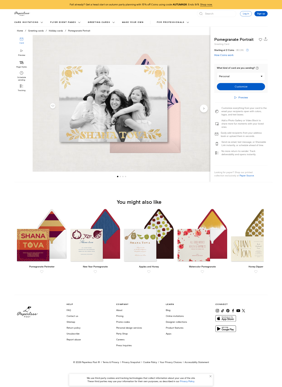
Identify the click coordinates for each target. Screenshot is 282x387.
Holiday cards (56, 30)
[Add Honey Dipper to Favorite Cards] (256, 272)
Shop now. (206, 4)
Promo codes (123, 322)
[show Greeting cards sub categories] (114, 22)
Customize (241, 86)
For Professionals (171, 22)
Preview (21, 55)
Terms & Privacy (111, 362)
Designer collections (176, 322)
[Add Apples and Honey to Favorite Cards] (149, 272)
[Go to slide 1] (117, 176)
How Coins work (224, 55)
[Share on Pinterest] (228, 310)
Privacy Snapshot (131, 362)
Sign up (261, 13)
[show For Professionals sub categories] (188, 22)
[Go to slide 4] (123, 176)
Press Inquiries (124, 345)
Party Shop (122, 333)
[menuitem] (29, 22)
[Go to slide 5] (125, 176)
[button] (257, 68)
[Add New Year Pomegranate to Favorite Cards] (95, 272)
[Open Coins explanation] (247, 50)
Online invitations (175, 316)
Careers (120, 339)
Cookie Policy (150, 362)
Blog (168, 310)
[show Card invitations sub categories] (42, 22)
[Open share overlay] (266, 39)
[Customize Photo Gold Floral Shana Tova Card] (121, 103)
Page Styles (21, 67)
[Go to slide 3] (120, 176)
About (119, 310)
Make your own (133, 22)
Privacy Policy (187, 381)
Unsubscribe (73, 333)
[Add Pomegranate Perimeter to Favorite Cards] (42, 272)
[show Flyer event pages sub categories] (79, 22)
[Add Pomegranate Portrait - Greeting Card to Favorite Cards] (260, 40)
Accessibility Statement (197, 362)
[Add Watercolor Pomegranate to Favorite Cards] (202, 272)
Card (21, 43)
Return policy (73, 327)
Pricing (119, 316)
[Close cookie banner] (210, 376)
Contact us (72, 316)
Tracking (21, 90)
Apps (168, 333)
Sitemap (71, 322)
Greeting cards (99, 22)
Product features (174, 327)
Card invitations (26, 22)
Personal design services (129, 327)
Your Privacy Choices (171, 362)
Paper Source (247, 175)
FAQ (69, 310)
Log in (246, 13)
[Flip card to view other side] (55, 105)
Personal (224, 76)
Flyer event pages (63, 22)
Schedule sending (21, 78)
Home (20, 30)
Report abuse (74, 339)
